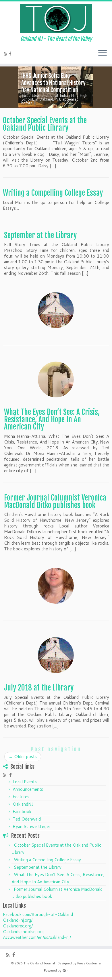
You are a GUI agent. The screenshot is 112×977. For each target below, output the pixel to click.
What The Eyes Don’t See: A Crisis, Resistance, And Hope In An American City (52, 419)
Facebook (22, 812)
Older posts (23, 757)
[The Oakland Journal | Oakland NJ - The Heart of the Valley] (56, 18)
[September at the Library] (56, 310)
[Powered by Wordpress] (64, 969)
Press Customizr (89, 963)
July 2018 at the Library (39, 687)
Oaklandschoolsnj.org (23, 932)
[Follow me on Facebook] (11, 54)
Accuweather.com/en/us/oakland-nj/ (37, 937)
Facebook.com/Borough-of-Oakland (38, 914)
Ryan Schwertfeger (31, 826)
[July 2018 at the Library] (56, 655)
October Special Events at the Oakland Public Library (45, 124)
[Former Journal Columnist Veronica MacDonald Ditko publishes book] (56, 586)
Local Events (25, 782)
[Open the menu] (102, 53)
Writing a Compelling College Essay (53, 192)
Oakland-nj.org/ (17, 920)
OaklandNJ (23, 804)
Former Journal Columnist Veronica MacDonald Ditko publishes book (55, 501)
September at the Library (40, 235)
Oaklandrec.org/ (18, 926)
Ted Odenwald (27, 819)
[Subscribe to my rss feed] (6, 54)
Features (21, 797)
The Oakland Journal (39, 963)
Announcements (28, 789)
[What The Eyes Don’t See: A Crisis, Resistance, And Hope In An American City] (56, 379)
